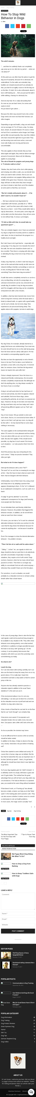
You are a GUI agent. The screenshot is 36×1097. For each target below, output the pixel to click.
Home (2, 7)
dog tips (9, 811)
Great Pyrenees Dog (7, 1026)
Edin (4, 21)
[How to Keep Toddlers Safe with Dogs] (6, 875)
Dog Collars (5, 1042)
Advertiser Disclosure (14, 1091)
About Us (25, 1091)
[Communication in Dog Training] (6, 985)
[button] (33, 2)
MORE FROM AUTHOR (9, 848)
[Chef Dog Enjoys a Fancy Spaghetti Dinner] (6, 955)
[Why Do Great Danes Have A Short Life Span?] (6, 1005)
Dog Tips (4, 1036)
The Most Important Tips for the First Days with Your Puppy (9, 837)
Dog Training (5, 10)
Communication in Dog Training (23, 983)
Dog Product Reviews (8, 1023)
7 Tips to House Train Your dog (28, 836)
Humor (3, 1029)
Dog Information (6, 1017)
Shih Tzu (3, 1032)
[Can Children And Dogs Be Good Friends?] (6, 995)
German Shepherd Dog (8, 1039)
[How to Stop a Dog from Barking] (6, 866)
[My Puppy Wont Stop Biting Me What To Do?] (6, 856)
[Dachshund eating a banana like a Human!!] (6, 965)
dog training (17, 811)
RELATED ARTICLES (8, 846)
